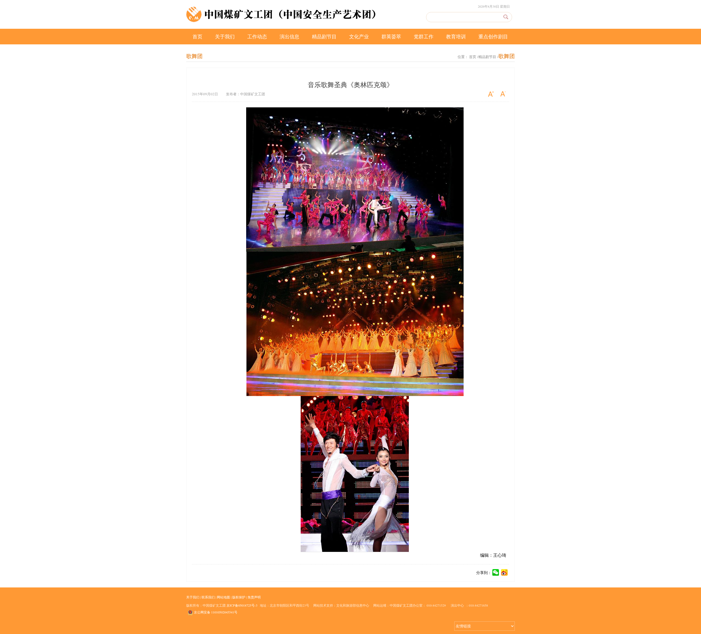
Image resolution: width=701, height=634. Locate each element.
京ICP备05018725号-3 (241, 605)
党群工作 (423, 36)
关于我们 (225, 36)
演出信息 (289, 36)
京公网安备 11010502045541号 (215, 612)
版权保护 (238, 597)
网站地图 (223, 597)
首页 (197, 36)
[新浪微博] (504, 573)
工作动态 (257, 36)
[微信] (495, 573)
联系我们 (208, 597)
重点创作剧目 (493, 36)
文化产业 (359, 36)
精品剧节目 (324, 36)
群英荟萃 (391, 36)
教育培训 (456, 36)
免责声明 (254, 597)
